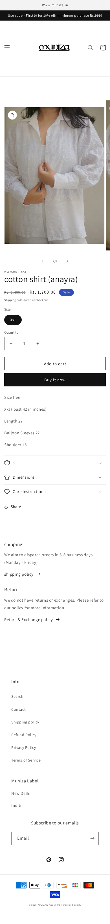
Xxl (13, 319)
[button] (7, 47)
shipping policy (19, 574)
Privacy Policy (23, 747)
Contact (18, 709)
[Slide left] (42, 261)
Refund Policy (23, 734)
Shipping (10, 300)
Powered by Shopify (69, 904)
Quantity (11, 332)
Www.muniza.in (47, 904)
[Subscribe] (92, 838)
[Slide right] (67, 261)
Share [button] (16, 506)
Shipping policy (25, 722)
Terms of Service (26, 760)
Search (17, 696)
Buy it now (55, 379)
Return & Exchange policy (28, 619)
